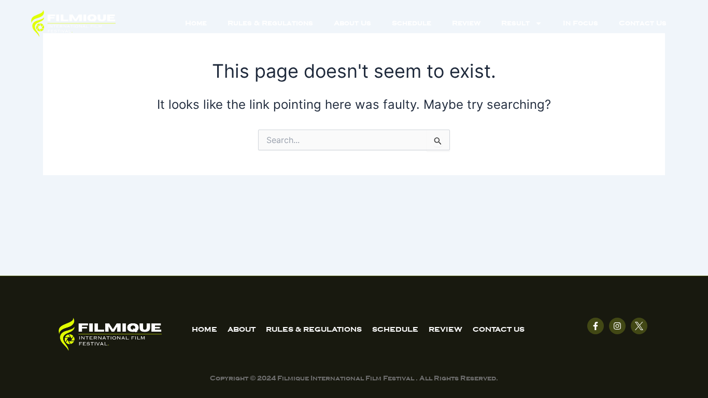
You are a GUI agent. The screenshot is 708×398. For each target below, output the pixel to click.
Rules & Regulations (270, 23)
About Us (352, 23)
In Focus (580, 23)
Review (466, 23)
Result (515, 23)
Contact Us (643, 23)
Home (196, 23)
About (242, 329)
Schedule (411, 23)
